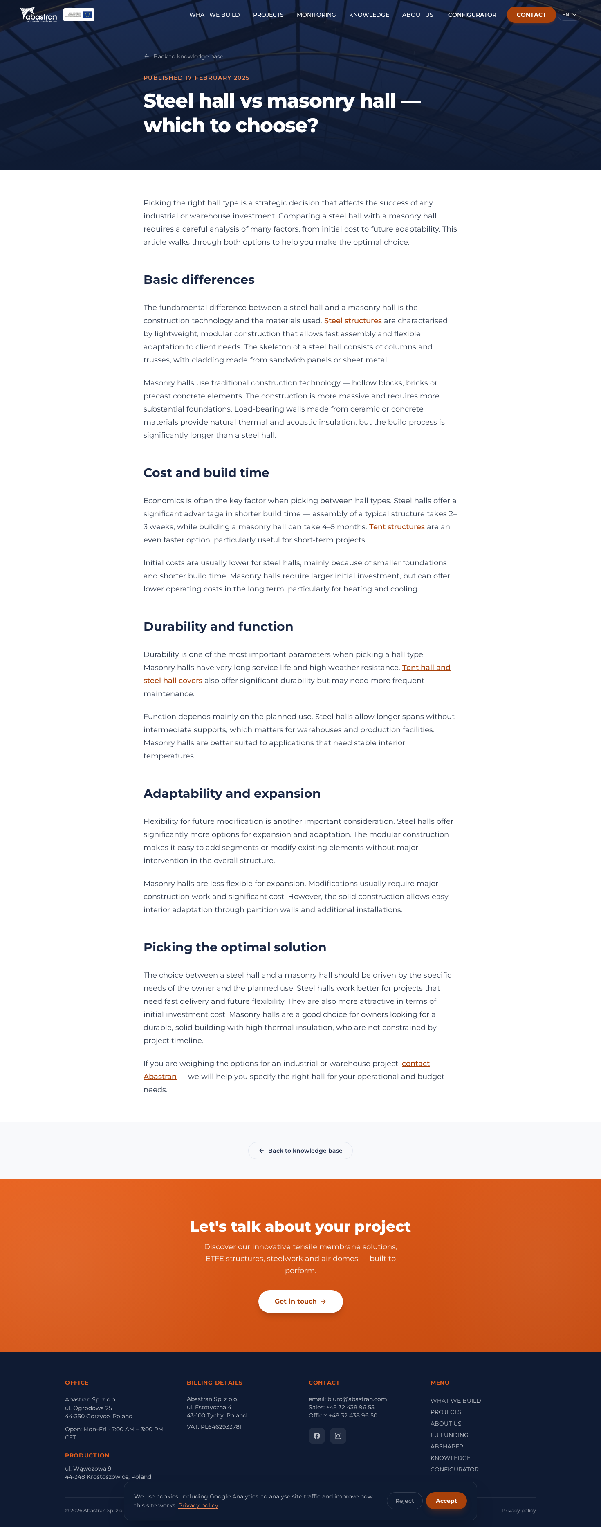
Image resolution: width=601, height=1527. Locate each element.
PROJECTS (268, 14)
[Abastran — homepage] (38, 15)
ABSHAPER (447, 1446)
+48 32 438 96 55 (350, 1407)
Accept (446, 1501)
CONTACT (531, 14)
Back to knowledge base (188, 56)
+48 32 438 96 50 (353, 1415)
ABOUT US (417, 14)
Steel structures (353, 320)
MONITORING (316, 14)
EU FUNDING (450, 1435)
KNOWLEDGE (369, 14)
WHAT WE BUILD (214, 14)
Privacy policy (198, 1505)
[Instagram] (338, 1436)
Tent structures (397, 526)
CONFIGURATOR (472, 14)
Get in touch (296, 1301)
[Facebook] (317, 1436)
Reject (404, 1501)
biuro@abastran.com (357, 1399)
